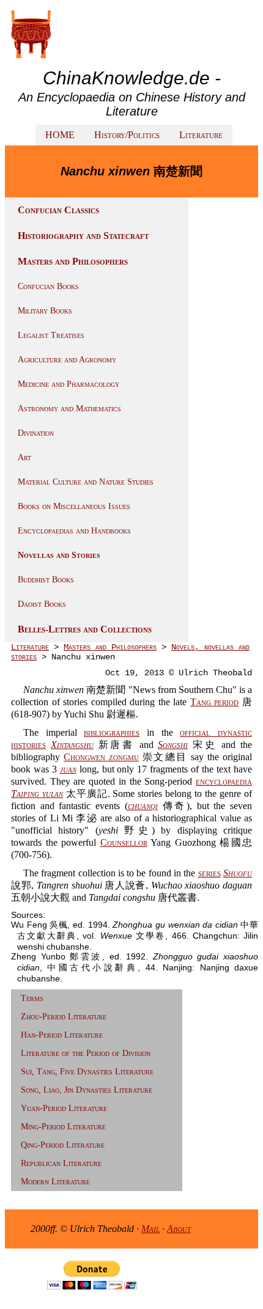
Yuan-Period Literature (64, 1108)
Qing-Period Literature (63, 1145)
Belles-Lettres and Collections (85, 629)
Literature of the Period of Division (85, 1053)
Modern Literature (55, 1181)
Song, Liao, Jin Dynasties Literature (86, 1089)
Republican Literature (61, 1163)
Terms (32, 998)
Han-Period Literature (62, 1035)
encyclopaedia (224, 781)
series (209, 873)
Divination (36, 433)
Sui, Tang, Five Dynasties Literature (87, 1071)
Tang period (214, 702)
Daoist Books (42, 604)
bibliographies (111, 732)
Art (24, 457)
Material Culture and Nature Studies (86, 481)
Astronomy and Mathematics (69, 408)
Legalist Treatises (51, 335)
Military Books (45, 310)
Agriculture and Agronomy (67, 359)
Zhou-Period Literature (63, 1016)
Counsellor (123, 842)
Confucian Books (48, 286)
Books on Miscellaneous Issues (74, 506)
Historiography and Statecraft (83, 235)
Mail (150, 1228)
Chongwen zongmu (101, 757)
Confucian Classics (58, 210)
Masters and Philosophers (73, 261)
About (179, 1228)
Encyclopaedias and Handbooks (74, 530)
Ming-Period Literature (63, 1126)
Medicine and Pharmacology (68, 384)
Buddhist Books (46, 579)
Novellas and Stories (59, 555)
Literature (201, 135)
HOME (60, 135)
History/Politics (127, 135)
